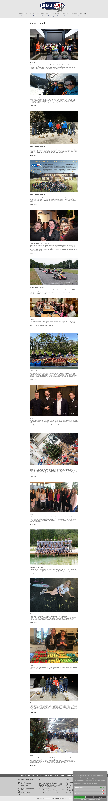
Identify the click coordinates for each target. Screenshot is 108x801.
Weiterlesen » (33, 105)
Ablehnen (89, 797)
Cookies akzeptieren (79, 797)
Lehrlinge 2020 (33, 370)
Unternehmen (25, 16)
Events (31, 243)
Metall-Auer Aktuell (34, 97)
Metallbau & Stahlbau (38, 16)
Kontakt (80, 16)
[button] (85, 14)
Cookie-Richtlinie (84, 799)
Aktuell (72, 16)
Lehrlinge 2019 (33, 567)
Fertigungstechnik (53, 16)
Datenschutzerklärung (91, 799)
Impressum (98, 799)
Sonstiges (32, 62)
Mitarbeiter (42, 97)
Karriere (64, 16)
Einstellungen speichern (100, 797)
